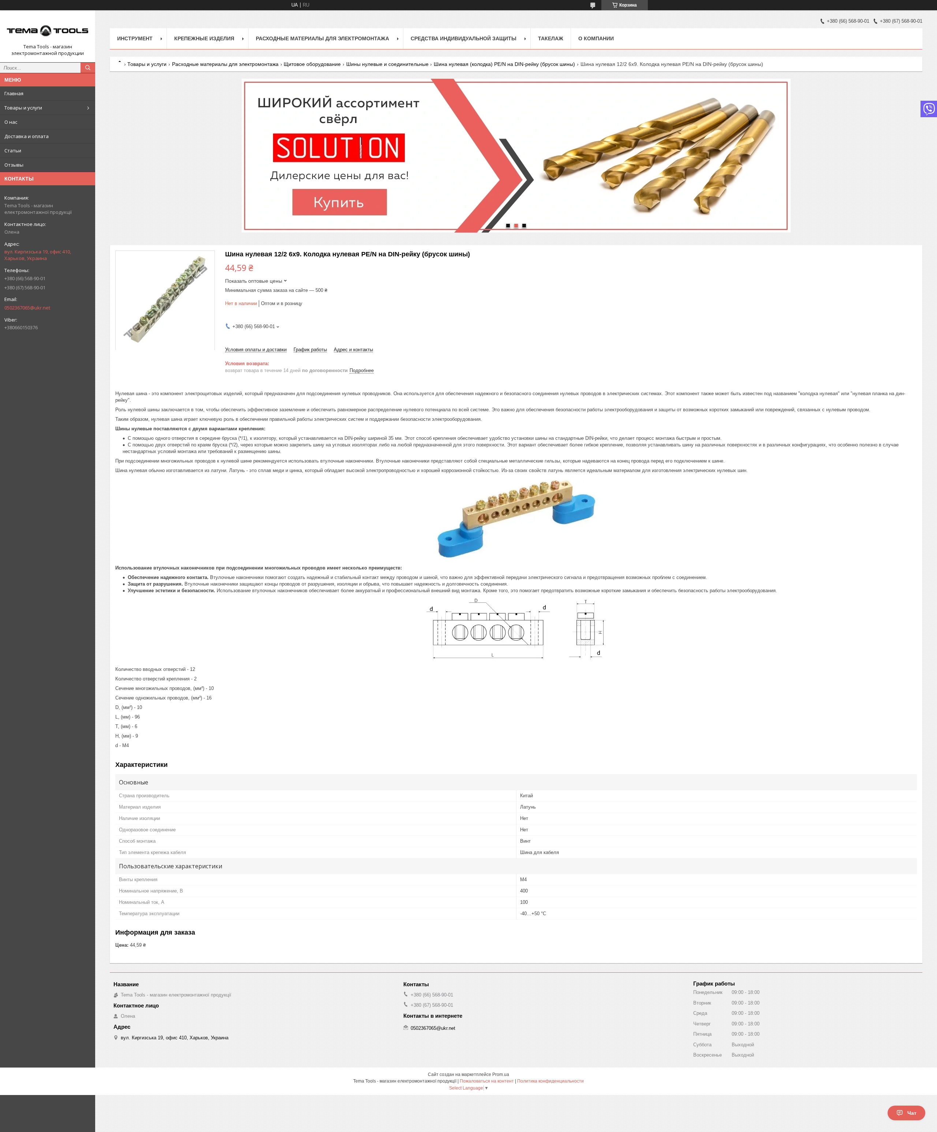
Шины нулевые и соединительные (387, 64)
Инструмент (135, 38)
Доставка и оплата (26, 136)
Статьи (12, 150)
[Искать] (88, 67)
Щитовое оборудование (312, 64)
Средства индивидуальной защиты (463, 38)
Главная (13, 93)
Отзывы (13, 165)
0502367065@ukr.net (27, 307)
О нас (10, 122)
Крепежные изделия (204, 38)
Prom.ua (500, 1074)
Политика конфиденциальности (550, 1081)
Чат (912, 1113)
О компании (596, 38)
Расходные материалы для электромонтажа (322, 38)
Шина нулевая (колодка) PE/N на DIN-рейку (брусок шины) (504, 64)
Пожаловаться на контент (487, 1081)
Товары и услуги (23, 107)
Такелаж (550, 38)
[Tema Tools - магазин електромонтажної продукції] (47, 30)
